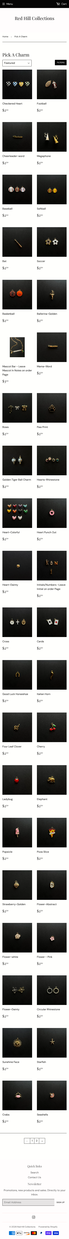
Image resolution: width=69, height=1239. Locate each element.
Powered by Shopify (48, 1226)
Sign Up (60, 1202)
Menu (9, 4)
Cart (64, 4)
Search (34, 1172)
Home (5, 36)
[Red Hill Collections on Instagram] (33, 1217)
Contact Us (34, 1177)
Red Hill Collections (34, 18)
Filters (61, 62)
